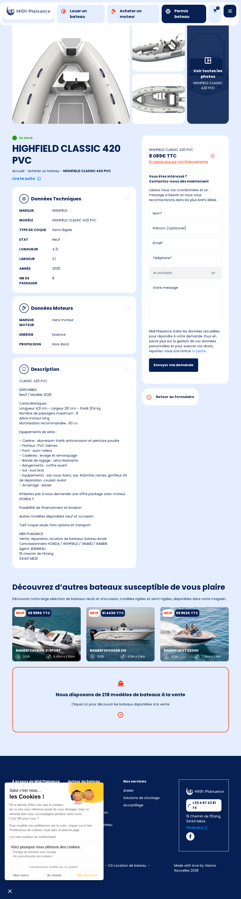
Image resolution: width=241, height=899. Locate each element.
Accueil (18, 171)
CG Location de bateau (127, 865)
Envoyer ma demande (173, 365)
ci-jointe (199, 351)
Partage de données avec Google (34, 852)
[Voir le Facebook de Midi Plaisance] (190, 837)
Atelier (128, 790)
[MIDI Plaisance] (28, 11)
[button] (10, 891)
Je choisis (54, 875)
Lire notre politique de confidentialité (32, 837)
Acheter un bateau (43, 171)
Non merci (21, 875)
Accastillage (133, 805)
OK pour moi (87, 875)
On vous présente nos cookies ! (33, 856)
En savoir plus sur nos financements (178, 161)
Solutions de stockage (142, 797)
